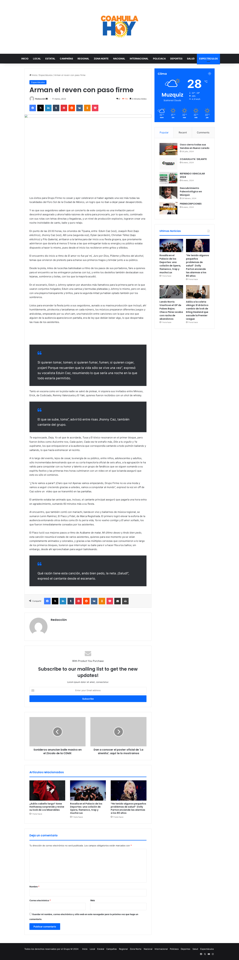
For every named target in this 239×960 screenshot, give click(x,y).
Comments (203, 132)
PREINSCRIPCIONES (191, 203)
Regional (83, 58)
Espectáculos (208, 58)
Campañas (66, 58)
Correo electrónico (40, 900)
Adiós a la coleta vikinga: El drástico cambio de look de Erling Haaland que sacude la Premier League (197, 310)
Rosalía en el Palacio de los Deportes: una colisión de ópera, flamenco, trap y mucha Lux (86, 808)
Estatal (50, 58)
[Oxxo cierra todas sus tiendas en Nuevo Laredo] (168, 149)
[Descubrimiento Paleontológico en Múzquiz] (168, 192)
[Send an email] (47, 99)
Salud (191, 58)
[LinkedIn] (48, 108)
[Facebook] (32, 108)
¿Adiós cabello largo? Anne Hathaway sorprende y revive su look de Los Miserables (46, 806)
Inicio (24, 58)
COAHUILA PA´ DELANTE (193, 159)
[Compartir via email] (117, 601)
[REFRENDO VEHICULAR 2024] (168, 178)
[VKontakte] (79, 108)
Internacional (139, 58)
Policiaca (159, 58)
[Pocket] (95, 108)
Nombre (34, 886)
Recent (183, 132)
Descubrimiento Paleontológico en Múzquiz (191, 191)
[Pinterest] (64, 108)
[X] (40, 108)
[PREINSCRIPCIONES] (168, 208)
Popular (164, 132)
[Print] (125, 601)
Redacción (40, 99)
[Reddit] (71, 108)
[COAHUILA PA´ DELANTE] (168, 163)
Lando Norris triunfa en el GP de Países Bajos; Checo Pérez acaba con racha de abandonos (171, 310)
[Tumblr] (56, 108)
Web (92, 900)
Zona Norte (101, 58)
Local (37, 58)
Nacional (119, 58)
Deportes (176, 58)
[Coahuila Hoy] (119, 27)
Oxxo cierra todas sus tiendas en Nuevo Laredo (194, 146)
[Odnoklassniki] (87, 108)
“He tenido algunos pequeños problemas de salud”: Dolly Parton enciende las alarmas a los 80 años (128, 808)
